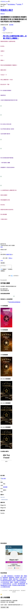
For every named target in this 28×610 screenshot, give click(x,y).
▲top (2, 260)
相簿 (4, 27)
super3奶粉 (14, 583)
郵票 (5, 575)
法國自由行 (5, 579)
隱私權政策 (23, 590)
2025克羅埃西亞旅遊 (5, 586)
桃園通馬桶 (5, 577)
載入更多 (2, 262)
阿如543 (10, 258)
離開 (7, 607)
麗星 (22, 575)
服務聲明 (14, 591)
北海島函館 (21, 579)
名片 (4, 30)
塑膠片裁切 (15, 579)
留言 (11, 254)
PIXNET (6, 590)
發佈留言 (2, 270)
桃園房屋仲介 (10, 575)
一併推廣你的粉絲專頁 (4, 499)
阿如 (2, 247)
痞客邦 (7, 254)
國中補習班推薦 (21, 583)
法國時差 (17, 577)
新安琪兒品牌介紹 (7, 583)
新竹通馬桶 (17, 575)
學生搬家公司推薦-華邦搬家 (18, 585)
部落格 (4, 28)
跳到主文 (3, 13)
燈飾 (21, 577)
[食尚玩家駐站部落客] (14, 302)
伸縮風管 (16, 582)
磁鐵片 (11, 582)
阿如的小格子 (7, 10)
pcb (2, 575)
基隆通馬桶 (11, 577)
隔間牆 (10, 579)
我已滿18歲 (3, 607)
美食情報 (11, 24)
